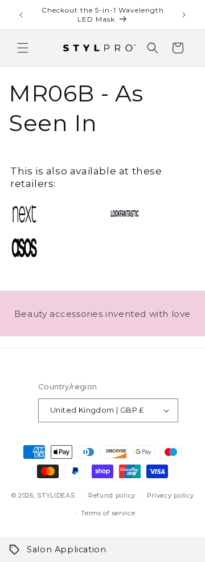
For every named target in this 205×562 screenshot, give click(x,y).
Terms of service (108, 513)
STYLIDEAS (56, 495)
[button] (22, 47)
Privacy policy (170, 495)
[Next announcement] (183, 14)
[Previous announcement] (21, 14)
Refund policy (112, 495)
